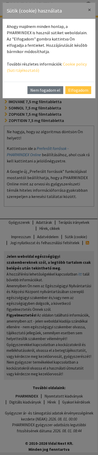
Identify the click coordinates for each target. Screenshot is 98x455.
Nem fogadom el (45, 90)
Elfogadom (78, 90)
